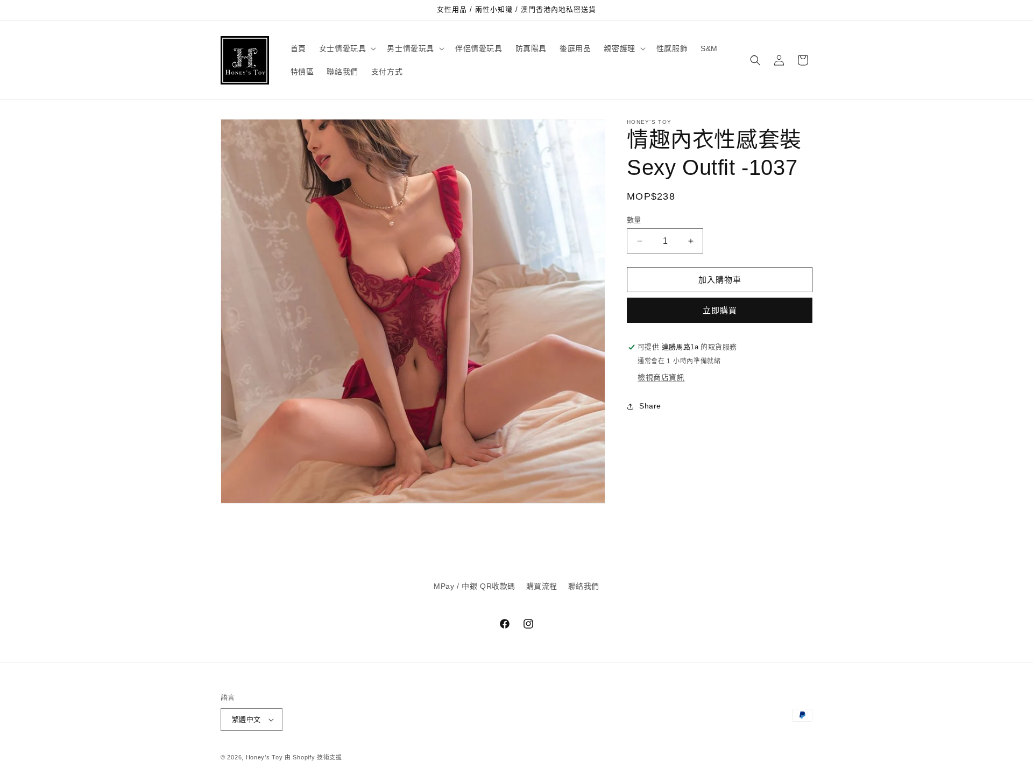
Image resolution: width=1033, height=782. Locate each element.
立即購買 (720, 310)
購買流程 (541, 586)
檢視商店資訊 (661, 377)
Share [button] (650, 406)
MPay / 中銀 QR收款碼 (474, 586)
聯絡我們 (583, 586)
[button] (347, 48)
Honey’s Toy (264, 757)
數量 (634, 220)
